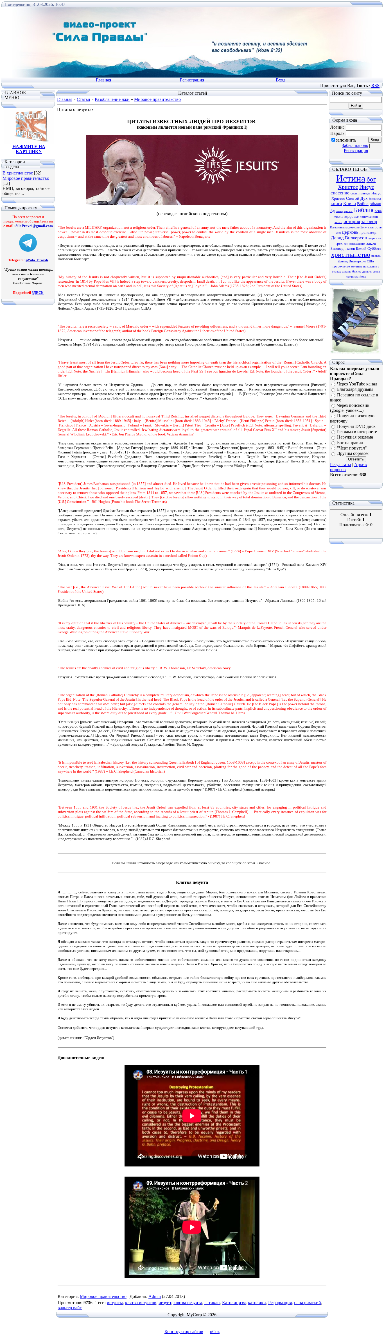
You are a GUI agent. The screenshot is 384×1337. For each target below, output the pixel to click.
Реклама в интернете (357, 431)
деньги (367, 271)
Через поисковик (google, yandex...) (349, 408)
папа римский (307, 1302)
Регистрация (192, 80)
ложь (339, 211)
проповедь (368, 232)
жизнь (338, 216)
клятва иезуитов (140, 1302)
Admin (154, 1296)
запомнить (346, 140)
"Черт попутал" (352, 448)
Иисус (366, 187)
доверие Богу (358, 227)
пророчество (341, 266)
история (352, 221)
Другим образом (353, 453)
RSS (375, 85)
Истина (350, 178)
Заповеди (338, 248)
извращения (357, 243)
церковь (350, 232)
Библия (364, 210)
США (370, 261)
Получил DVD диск (356, 426)
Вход (280, 80)
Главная (103, 80)
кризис (348, 211)
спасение (340, 193)
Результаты (340, 464)
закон (371, 243)
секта (376, 271)
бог (371, 179)
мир (338, 232)
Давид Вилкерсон (352, 261)
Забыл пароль (355, 145)
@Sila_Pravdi (37, 260)
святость (375, 227)
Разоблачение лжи (112, 99)
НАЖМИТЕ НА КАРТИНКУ (28, 149)
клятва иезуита (187, 1302)
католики (257, 1302)
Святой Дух (357, 198)
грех (339, 243)
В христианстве (18, 173)
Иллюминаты (338, 227)
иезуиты (115, 1302)
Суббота (374, 248)
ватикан (212, 1302)
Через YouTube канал (357, 384)
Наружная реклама (355, 437)
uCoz (215, 1331)
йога (363, 276)
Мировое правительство (26, 178)
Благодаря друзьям (355, 389)
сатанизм (352, 276)
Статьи (83, 99)
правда (376, 255)
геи (346, 243)
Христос (348, 187)
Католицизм (234, 1302)
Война (363, 203)
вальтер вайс (70, 1307)
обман (375, 203)
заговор (369, 221)
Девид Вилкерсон (349, 237)
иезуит (165, 1302)
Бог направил (350, 442)
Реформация (280, 1302)
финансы (375, 198)
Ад (332, 211)
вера (378, 211)
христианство (350, 254)
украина (374, 238)
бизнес (356, 271)
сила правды (360, 193)
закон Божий (356, 248)
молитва (356, 266)
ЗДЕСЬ (38, 292)
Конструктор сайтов (183, 1331)
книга (336, 203)
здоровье (351, 216)
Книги (349, 203)
